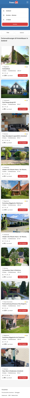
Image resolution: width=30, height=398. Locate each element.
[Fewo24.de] (14, 3)
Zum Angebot (22, 75)
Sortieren (22, 32)
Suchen (15, 24)
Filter (8, 32)
